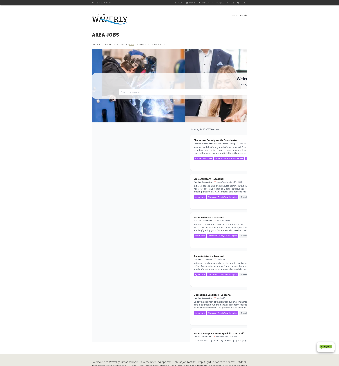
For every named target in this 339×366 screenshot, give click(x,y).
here (131, 44)
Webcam (205, 3)
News (180, 3)
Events (192, 3)
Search (244, 3)
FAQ (232, 3)
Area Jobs (220, 3)
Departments (105, 3)
